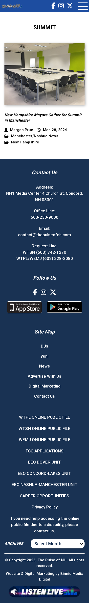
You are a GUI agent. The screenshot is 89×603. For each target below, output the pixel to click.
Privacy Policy (45, 507)
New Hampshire (25, 142)
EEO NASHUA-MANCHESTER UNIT (45, 484)
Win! (44, 356)
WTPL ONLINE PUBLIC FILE (44, 417)
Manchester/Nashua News (34, 136)
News (44, 366)
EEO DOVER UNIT (44, 462)
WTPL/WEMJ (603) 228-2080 (44, 258)
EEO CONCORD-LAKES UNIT (44, 473)
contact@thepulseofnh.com (44, 234)
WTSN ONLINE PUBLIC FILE (44, 428)
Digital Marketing (45, 386)
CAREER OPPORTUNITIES (44, 495)
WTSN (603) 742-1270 (44, 252)
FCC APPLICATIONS (45, 450)
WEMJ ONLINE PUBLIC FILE (44, 439)
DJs (44, 346)
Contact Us (44, 396)
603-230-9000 (44, 217)
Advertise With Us (44, 376)
